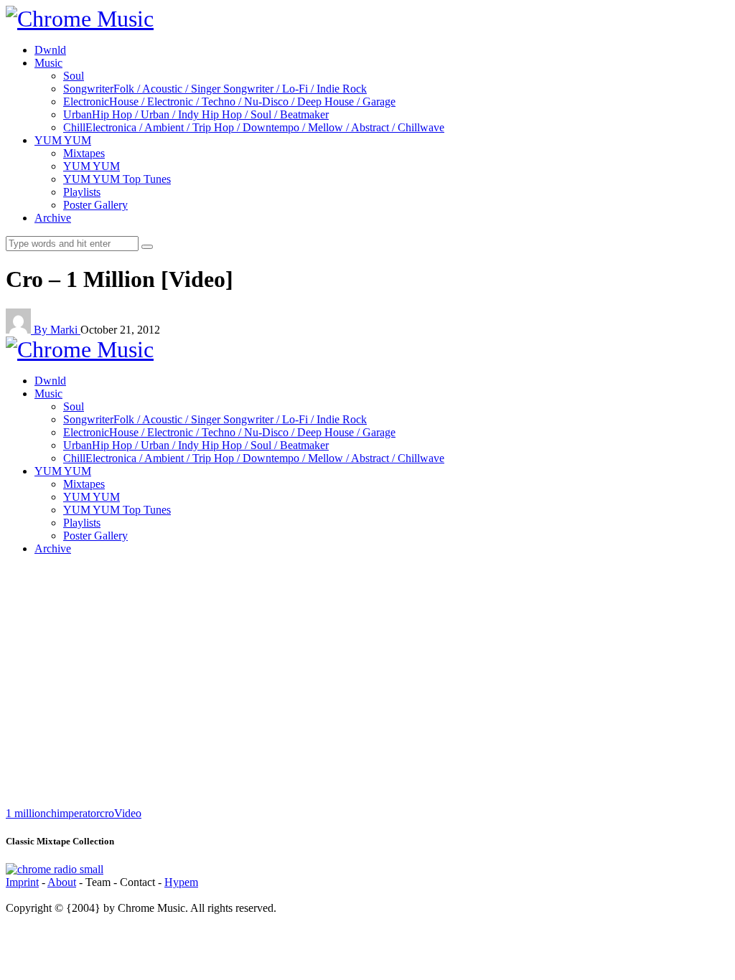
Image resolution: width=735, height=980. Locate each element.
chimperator (73, 813)
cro (107, 813)
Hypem (181, 882)
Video (127, 813)
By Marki (57, 330)
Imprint (22, 882)
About (61, 882)
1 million (26, 813)
